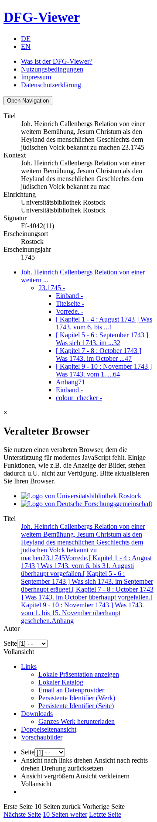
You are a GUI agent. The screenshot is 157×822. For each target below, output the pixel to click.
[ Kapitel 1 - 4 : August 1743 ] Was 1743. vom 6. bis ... (104, 323)
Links (29, 666)
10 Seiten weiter (65, 814)
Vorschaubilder (41, 737)
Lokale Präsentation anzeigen (78, 674)
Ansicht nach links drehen (56, 760)
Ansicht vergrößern (47, 776)
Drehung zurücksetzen (72, 768)
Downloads (37, 713)
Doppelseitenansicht (48, 729)
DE (26, 38)
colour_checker (79, 397)
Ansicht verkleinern (102, 776)
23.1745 (51, 287)
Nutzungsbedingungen (52, 69)
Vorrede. (69, 311)
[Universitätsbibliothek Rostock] (81, 496)
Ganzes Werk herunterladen (76, 721)
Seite (10, 643)
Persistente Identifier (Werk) (76, 698)
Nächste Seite (22, 814)
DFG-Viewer (41, 17)
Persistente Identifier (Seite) (76, 705)
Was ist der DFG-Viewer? (56, 61)
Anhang (70, 382)
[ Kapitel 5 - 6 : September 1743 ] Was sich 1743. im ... (102, 338)
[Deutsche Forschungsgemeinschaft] (86, 503)
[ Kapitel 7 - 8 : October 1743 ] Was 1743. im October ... (98, 354)
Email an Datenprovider (71, 690)
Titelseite (70, 303)
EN (26, 46)
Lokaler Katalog (60, 682)
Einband (69, 295)
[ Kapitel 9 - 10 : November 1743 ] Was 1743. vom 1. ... (104, 370)
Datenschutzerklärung (51, 85)
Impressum (36, 77)
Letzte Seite (105, 814)
